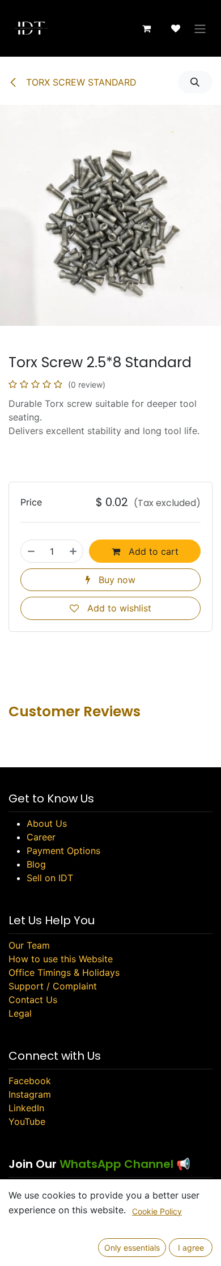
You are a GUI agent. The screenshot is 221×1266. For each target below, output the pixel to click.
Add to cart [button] (152, 551)
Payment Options (63, 850)
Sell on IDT (50, 877)
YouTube (26, 1121)
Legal (20, 1013)
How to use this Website (60, 959)
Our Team (29, 945)
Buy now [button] (115, 579)
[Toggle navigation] (200, 28)
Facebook (29, 1080)
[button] (195, 82)
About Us (47, 823)
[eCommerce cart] (146, 28)
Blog (36, 864)
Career (41, 837)
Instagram (29, 1094)
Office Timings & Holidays (64, 972)
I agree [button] (191, 1247)
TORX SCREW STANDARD (80, 82)
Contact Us (32, 999)
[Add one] (73, 551)
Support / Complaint (52, 986)
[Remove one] (31, 551)
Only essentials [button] (132, 1247)
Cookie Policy (157, 1211)
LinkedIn (26, 1108)
